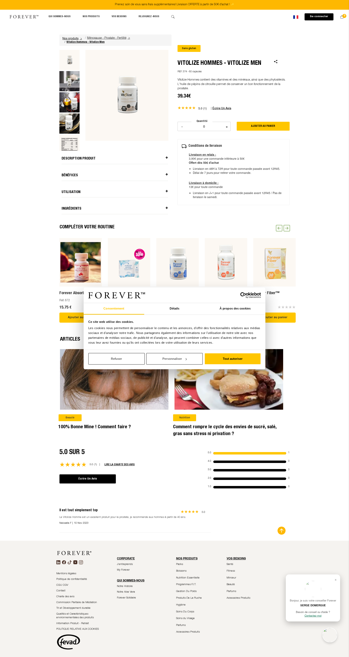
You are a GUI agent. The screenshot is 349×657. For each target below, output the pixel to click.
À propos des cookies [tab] (235, 308)
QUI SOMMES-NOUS (59, 16)
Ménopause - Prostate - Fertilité (106, 38)
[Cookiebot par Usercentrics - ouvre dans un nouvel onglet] (243, 295)
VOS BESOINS (119, 16)
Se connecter (319, 16)
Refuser (116, 358)
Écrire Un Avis (87, 478)
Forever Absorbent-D (76, 293)
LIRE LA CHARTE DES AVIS (119, 464)
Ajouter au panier (81, 317)
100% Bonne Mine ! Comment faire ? (94, 427)
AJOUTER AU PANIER (263, 126)
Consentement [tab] (113, 308)
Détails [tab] (175, 308)
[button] (72, 38)
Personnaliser (172, 358)
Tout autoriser (233, 358)
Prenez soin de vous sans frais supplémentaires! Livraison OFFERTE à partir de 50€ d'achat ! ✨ (174, 4)
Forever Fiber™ (266, 293)
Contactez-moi (313, 615)
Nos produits (91, 16)
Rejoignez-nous (149, 16)
